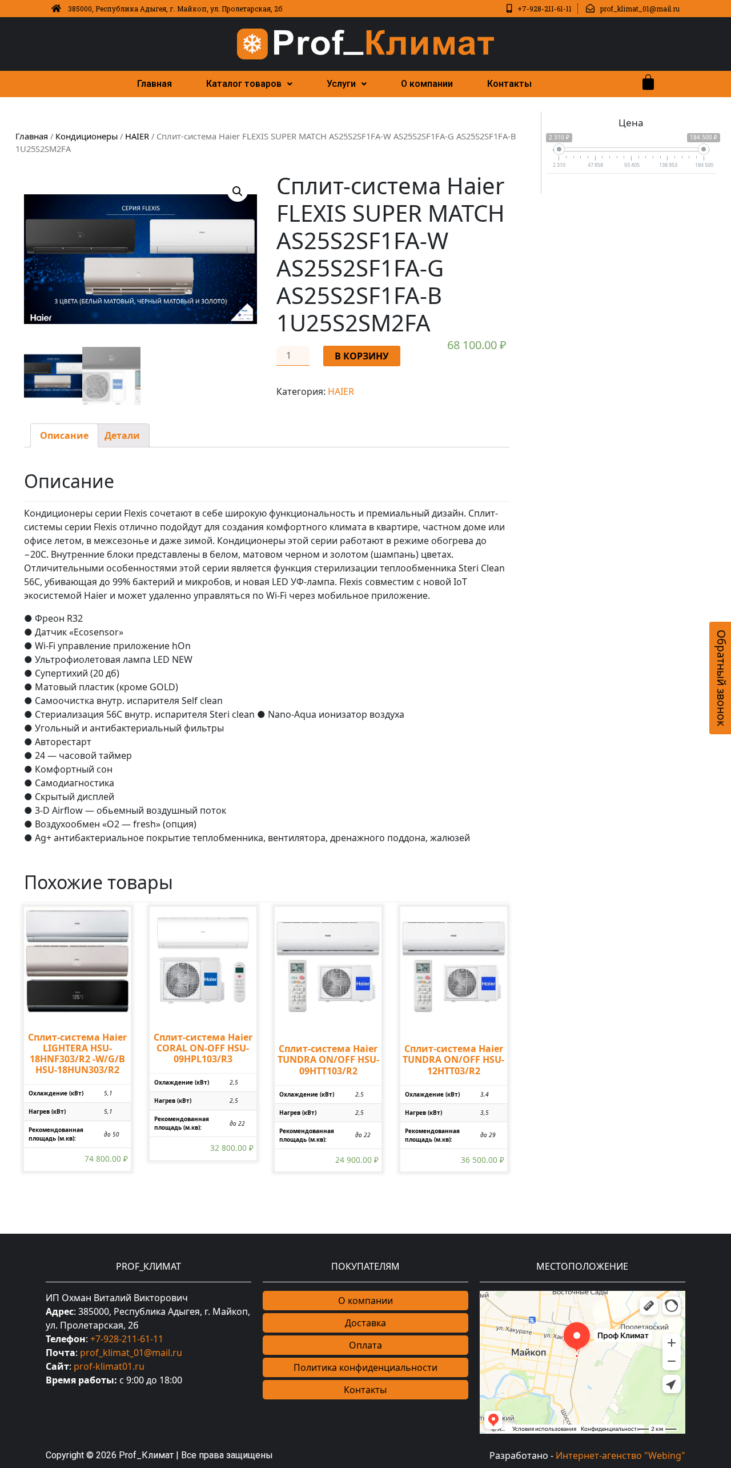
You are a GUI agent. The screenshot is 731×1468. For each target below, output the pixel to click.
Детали (122, 435)
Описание (64, 435)
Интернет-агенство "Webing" (620, 1455)
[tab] (64, 435)
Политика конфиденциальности (365, 1367)
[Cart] (648, 82)
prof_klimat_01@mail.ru (131, 1352)
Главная (154, 83)
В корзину (362, 356)
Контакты (509, 83)
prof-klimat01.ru (109, 1366)
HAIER (137, 136)
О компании (427, 83)
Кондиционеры (86, 136)
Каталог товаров (244, 83)
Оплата (365, 1345)
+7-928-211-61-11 (126, 1339)
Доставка (365, 1323)
